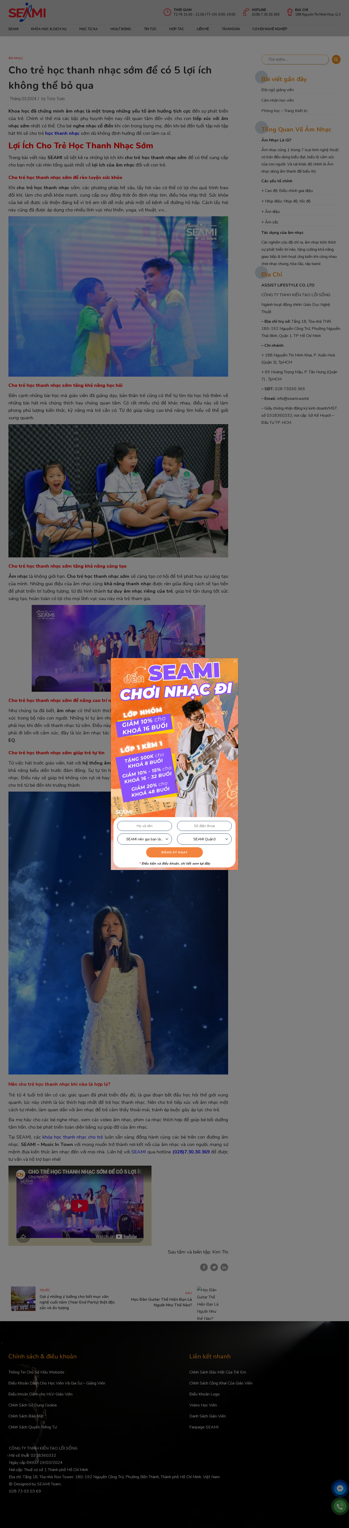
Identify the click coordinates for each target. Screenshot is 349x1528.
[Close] (235, 661)
